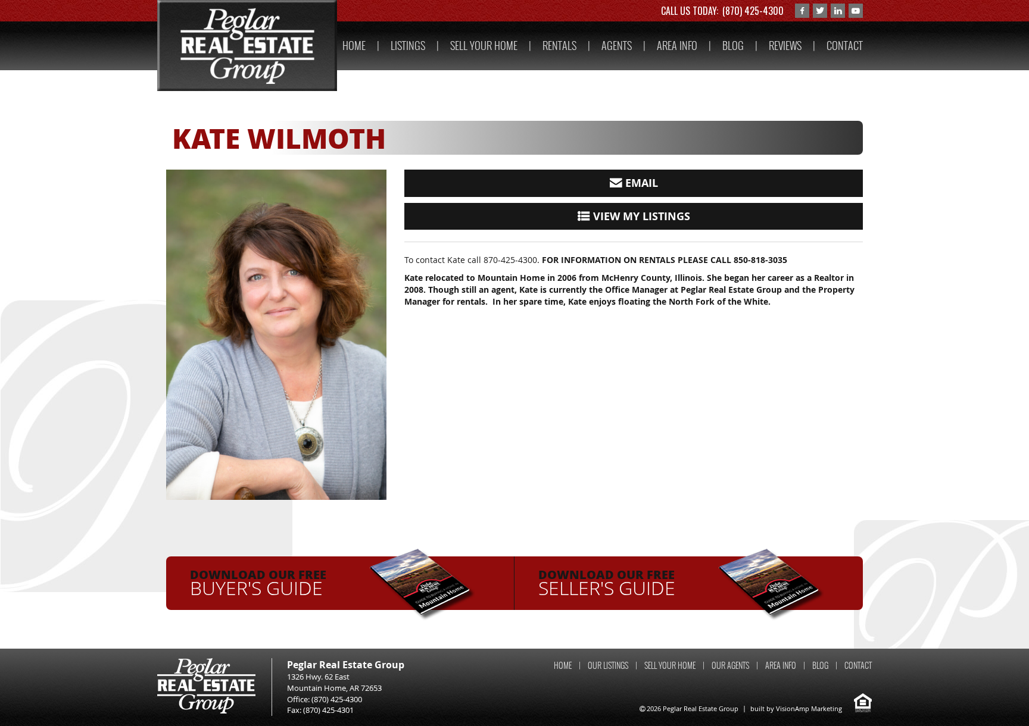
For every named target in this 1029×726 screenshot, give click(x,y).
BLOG (733, 45)
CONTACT (845, 45)
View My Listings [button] (640, 216)
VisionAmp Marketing (809, 708)
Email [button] (640, 183)
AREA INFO (677, 45)
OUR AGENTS (730, 665)
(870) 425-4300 (753, 11)
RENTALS (559, 45)
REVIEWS (785, 45)
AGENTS (616, 45)
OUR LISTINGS (608, 665)
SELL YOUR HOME (483, 45)
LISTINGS (408, 45)
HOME (354, 45)
